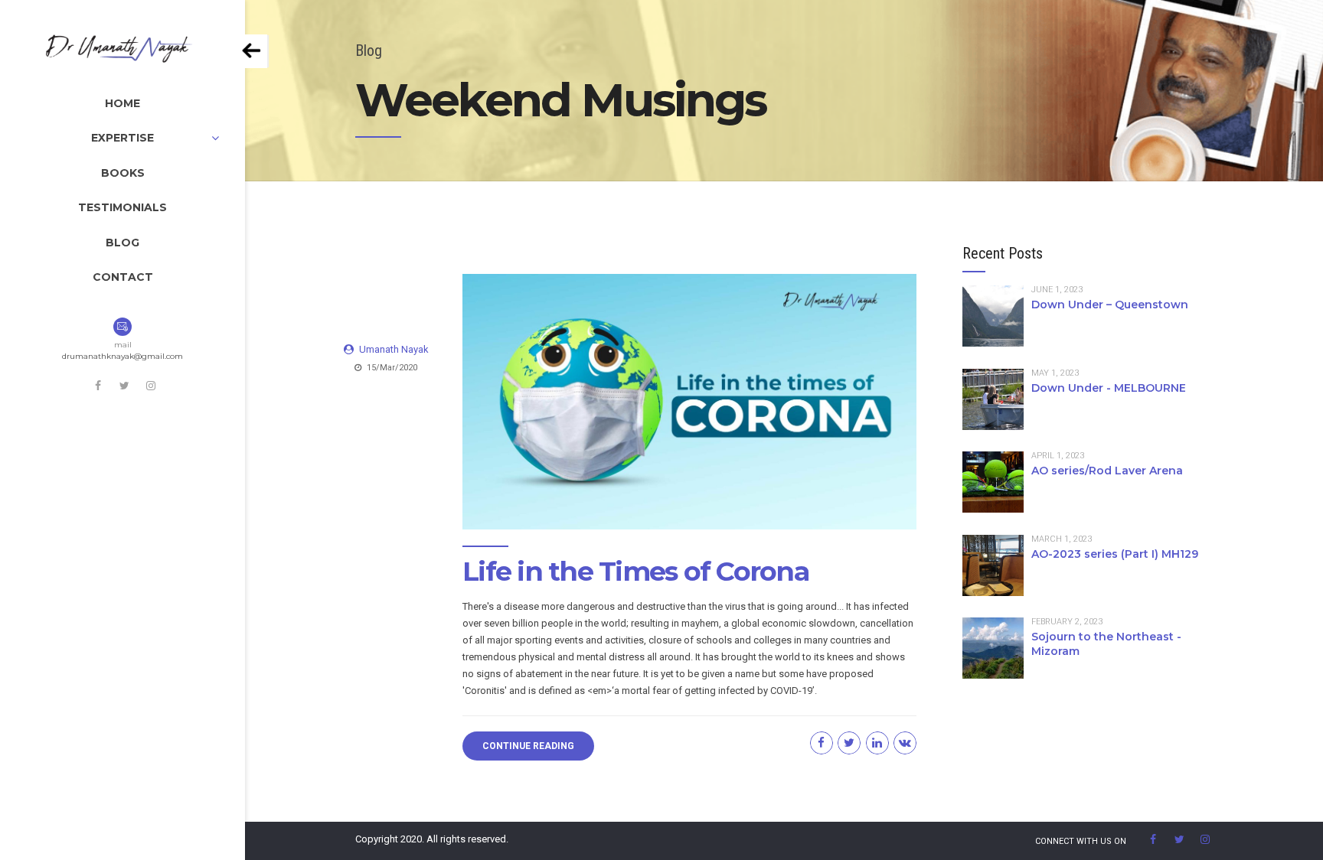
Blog (122, 242)
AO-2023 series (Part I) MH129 (1114, 554)
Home (122, 103)
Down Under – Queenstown (1109, 304)
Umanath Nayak (394, 349)
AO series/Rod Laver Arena (1107, 470)
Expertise (122, 138)
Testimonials (122, 207)
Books (123, 173)
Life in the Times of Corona (635, 571)
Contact (123, 277)
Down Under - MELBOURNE (1108, 388)
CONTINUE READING (528, 746)
